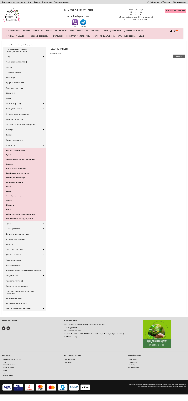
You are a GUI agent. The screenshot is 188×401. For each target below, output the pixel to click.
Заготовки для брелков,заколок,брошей (20, 124)
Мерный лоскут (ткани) (14, 281)
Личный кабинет (132, 359)
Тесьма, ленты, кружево (14, 140)
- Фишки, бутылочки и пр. (14, 196)
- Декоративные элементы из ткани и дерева (20, 159)
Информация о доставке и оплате (14, 2)
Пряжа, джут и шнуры (14, 109)
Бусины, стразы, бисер (17, 36)
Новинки (27, 31)
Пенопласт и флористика (78, 36)
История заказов (132, 362)
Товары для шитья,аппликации (17, 286)
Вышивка (9, 98)
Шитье (49, 31)
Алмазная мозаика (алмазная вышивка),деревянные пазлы (17, 50)
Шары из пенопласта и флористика (18, 309)
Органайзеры (10, 77)
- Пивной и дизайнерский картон (16, 177)
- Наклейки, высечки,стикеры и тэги (17, 173)
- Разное (8, 187)
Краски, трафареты (13, 229)
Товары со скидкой (8, 375)
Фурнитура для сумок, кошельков (18, 114)
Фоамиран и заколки (64, 31)
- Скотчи (8, 191)
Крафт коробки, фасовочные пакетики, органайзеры (20, 292)
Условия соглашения (61, 2)
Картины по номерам (13, 72)
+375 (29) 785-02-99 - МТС (78, 10)
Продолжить (179, 56)
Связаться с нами (70, 359)
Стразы (8, 224)
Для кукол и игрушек (134, 31)
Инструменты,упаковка (104, 36)
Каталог (5, 370)
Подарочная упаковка (14, 298)
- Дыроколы (9, 164)
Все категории (13, 31)
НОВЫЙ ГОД (10, 93)
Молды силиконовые (13, 260)
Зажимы (9, 67)
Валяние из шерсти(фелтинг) (16, 62)
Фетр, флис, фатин (12, 276)
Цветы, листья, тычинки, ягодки (17, 234)
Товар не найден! (29, 45)
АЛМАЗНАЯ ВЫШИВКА (127, 36)
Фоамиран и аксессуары (15, 119)
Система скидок (7, 373)
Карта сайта (68, 362)
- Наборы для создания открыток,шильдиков (20, 214)
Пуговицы (9, 130)
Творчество (82, 31)
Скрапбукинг (57, 36)
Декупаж (9, 135)
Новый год (38, 31)
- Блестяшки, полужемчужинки (15, 150)
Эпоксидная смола (112, 31)
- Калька (8, 209)
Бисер (8, 57)
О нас (30, 2)
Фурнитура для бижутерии (15, 239)
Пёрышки (9, 244)
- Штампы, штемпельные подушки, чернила (19, 219)
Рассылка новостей (133, 367)
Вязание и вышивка (40, 36)
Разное (20, 45)
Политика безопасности (43, 2)
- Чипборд (9, 200)
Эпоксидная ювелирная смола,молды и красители (24, 270)
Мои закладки (132, 365)
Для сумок (96, 31)
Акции (141, 36)
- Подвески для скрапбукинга (15, 182)
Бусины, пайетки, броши (14, 250)
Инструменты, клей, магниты (16, 303)
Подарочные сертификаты (15, 83)
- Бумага (8, 155)
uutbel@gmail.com (79, 16)
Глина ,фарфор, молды (14, 104)
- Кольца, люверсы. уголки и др (16, 168)
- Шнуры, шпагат (11, 205)
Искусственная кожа (13, 265)
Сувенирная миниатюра (14, 88)
